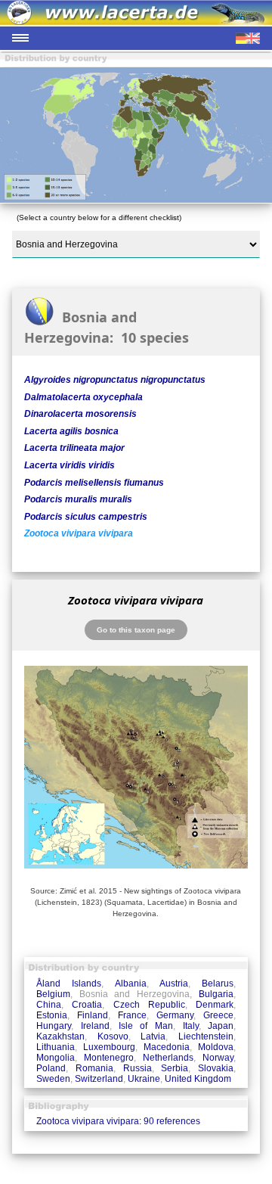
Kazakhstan (60, 1036)
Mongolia (55, 1057)
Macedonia (167, 1047)
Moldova (215, 1047)
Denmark (214, 1004)
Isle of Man (146, 1026)
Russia (137, 1068)
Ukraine (144, 1079)
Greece (218, 1015)
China (48, 1004)
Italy (191, 1026)
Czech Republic (149, 1004)
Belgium (53, 994)
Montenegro (109, 1057)
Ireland (95, 1026)
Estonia (51, 1015)
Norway (217, 1057)
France (132, 1015)
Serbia (174, 1068)
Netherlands (168, 1057)
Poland (51, 1068)
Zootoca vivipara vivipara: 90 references (118, 1121)
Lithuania (55, 1047)
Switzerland (99, 1079)
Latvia (153, 1036)
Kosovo (112, 1036)
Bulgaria (216, 994)
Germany (174, 1015)
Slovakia (215, 1068)
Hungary (53, 1026)
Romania (94, 1068)
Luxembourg (109, 1047)
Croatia (87, 1004)
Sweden (53, 1079)
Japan (220, 1026)
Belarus (217, 983)
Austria (173, 983)
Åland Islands (68, 983)
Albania (131, 983)
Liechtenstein (205, 1036)
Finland (92, 1015)
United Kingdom (198, 1079)
